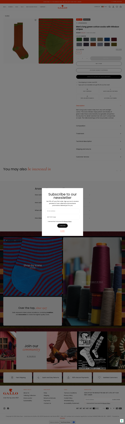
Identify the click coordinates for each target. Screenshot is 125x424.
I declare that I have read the (60, 221)
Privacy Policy (68, 221)
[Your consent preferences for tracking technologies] (122, 421)
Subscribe (62, 225)
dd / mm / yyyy (51, 217)
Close (62, 231)
